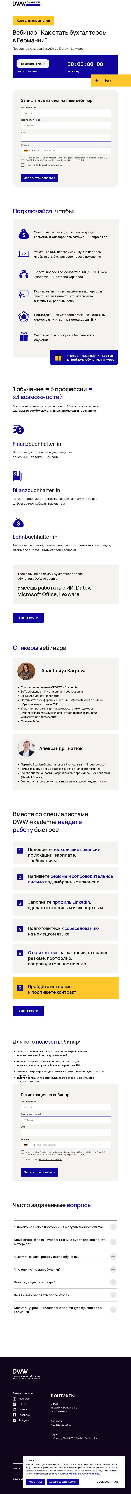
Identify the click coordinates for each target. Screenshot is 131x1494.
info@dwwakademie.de (64, 1407)
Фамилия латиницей (31, 119)
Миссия (17, 1468)
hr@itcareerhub (59, 1411)
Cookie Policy (92, 1473)
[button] (28, 618)
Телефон (25, 145)
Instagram (24, 1398)
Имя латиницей (29, 107)
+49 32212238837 (61, 1424)
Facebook (24, 1414)
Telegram (24, 1420)
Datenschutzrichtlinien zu (50, 165)
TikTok (23, 1404)
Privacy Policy (70, 1473)
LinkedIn (23, 1409)
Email (23, 132)
